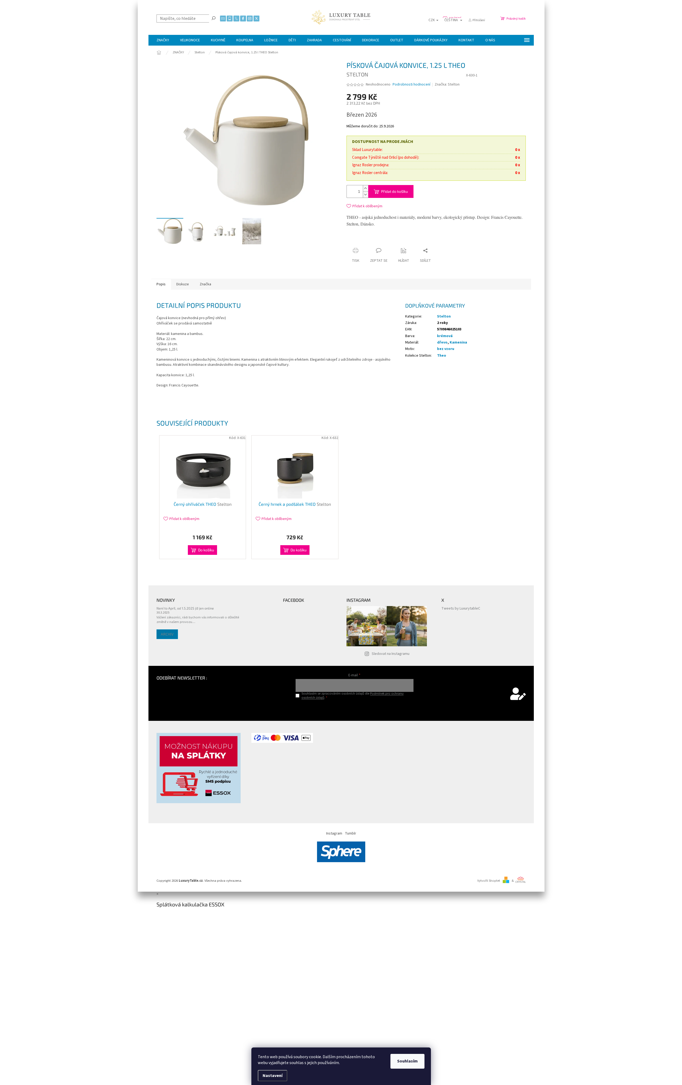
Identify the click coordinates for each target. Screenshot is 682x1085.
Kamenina (458, 342)
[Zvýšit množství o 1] (365, 188)
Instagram (334, 833)
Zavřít (396, 240)
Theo (441, 355)
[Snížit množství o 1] (365, 194)
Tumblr (350, 833)
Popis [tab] (161, 284)
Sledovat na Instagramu (390, 653)
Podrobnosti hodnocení (411, 84)
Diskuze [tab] (182, 284)
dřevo (442, 342)
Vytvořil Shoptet (488, 880)
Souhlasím (407, 1061)
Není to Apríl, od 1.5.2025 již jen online (185, 608)
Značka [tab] (205, 284)
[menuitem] (162, 40)
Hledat (213, 17)
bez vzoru (445, 349)
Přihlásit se (354, 708)
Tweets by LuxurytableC (460, 608)
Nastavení (272, 1076)
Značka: (447, 84)
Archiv (167, 634)
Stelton (444, 316)
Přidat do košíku (394, 191)
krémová (445, 336)
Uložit (378, 241)
